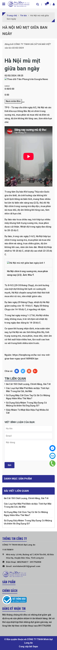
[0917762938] (52, 463)
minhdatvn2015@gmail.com (26, 566)
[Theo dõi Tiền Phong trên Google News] (26, 79)
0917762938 (35, 562)
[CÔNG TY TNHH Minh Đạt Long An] (18, 3)
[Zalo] (52, 456)
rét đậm (41, 309)
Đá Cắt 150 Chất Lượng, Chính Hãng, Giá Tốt (28, 384)
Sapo (35, 646)
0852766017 (22, 562)
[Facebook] (52, 448)
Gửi (9, 465)
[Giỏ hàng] (46, 4)
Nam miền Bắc (13, 101)
